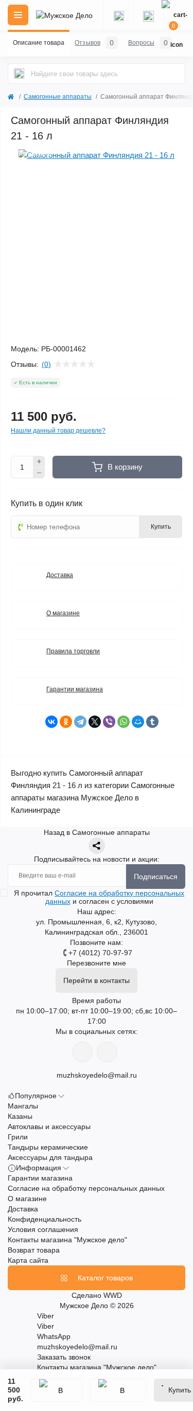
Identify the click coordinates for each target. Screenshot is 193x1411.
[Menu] (18, 15)
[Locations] (118, 15)
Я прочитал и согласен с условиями (99, 897)
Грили (18, 1137)
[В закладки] (56, 1390)
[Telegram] (80, 722)
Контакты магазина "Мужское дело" (67, 1240)
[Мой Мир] (138, 722)
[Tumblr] (152, 722)
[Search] (19, 73)
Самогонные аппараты (58, 96)
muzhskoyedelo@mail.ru (97, 1075)
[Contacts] (148, 15)
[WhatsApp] (123, 722)
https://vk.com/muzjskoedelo (82, 1052)
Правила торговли (73, 651)
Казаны (20, 1116)
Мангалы (23, 1106)
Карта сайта (28, 1260)
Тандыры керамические (48, 1147)
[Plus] (39, 461)
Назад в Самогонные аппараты (97, 832)
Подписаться (156, 876)
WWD (112, 1295)
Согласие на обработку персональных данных (86, 1188)
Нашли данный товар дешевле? (58, 430)
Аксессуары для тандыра (50, 1157)
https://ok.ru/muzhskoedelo (107, 1052)
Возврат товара (34, 1250)
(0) (46, 364)
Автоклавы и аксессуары (49, 1126)
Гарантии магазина (74, 689)
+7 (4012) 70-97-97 (100, 953)
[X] (95, 722)
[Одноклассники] (66, 722)
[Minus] (39, 473)
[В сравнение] (118, 1390)
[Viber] (109, 722)
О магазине (63, 613)
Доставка (59, 575)
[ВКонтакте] (51, 722)
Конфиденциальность (44, 1219)
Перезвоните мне (96, 963)
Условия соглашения (43, 1229)
